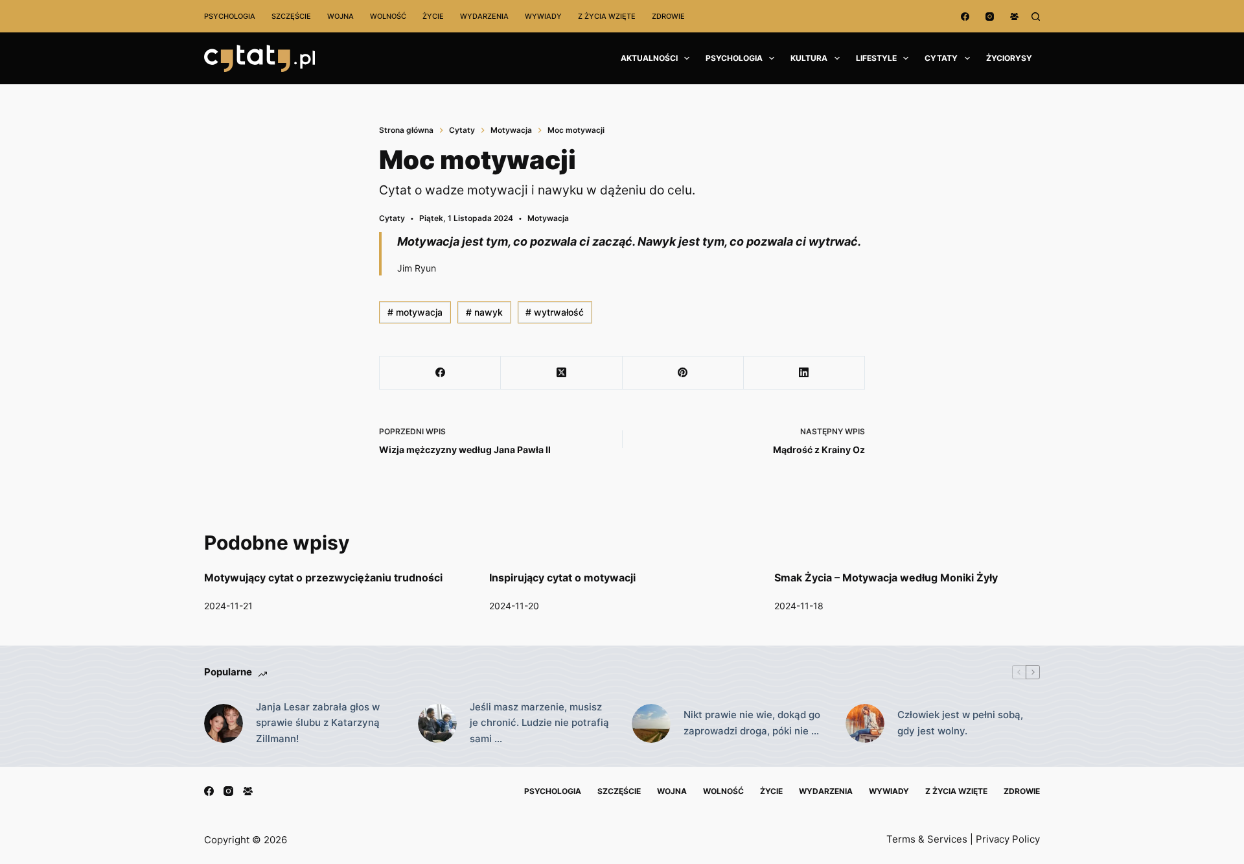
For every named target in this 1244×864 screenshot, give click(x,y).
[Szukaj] (1035, 16)
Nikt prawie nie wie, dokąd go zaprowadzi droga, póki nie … (752, 722)
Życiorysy (1009, 58)
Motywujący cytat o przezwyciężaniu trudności (323, 577)
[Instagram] (989, 16)
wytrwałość (554, 312)
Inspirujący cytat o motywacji (562, 577)
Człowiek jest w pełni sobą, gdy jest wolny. (960, 722)
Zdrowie (668, 16)
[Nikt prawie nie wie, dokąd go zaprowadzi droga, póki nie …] (651, 723)
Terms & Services (926, 839)
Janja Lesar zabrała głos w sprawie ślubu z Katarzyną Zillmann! (318, 723)
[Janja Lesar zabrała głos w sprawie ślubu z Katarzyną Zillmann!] (223, 723)
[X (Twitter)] (561, 373)
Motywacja (548, 218)
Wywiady (543, 16)
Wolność (388, 16)
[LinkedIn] (804, 373)
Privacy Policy (1008, 839)
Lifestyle (876, 58)
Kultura (808, 58)
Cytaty (941, 58)
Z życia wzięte (607, 16)
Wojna (340, 16)
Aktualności (649, 58)
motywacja (415, 312)
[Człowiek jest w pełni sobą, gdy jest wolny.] (865, 723)
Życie (433, 16)
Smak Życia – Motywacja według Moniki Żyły (886, 577)
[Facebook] (965, 16)
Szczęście (291, 16)
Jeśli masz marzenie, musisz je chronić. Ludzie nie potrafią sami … (539, 723)
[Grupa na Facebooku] (1014, 16)
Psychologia (229, 16)
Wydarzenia (484, 16)
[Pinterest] (683, 373)
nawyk (484, 312)
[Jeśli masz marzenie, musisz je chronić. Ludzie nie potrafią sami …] (437, 723)
